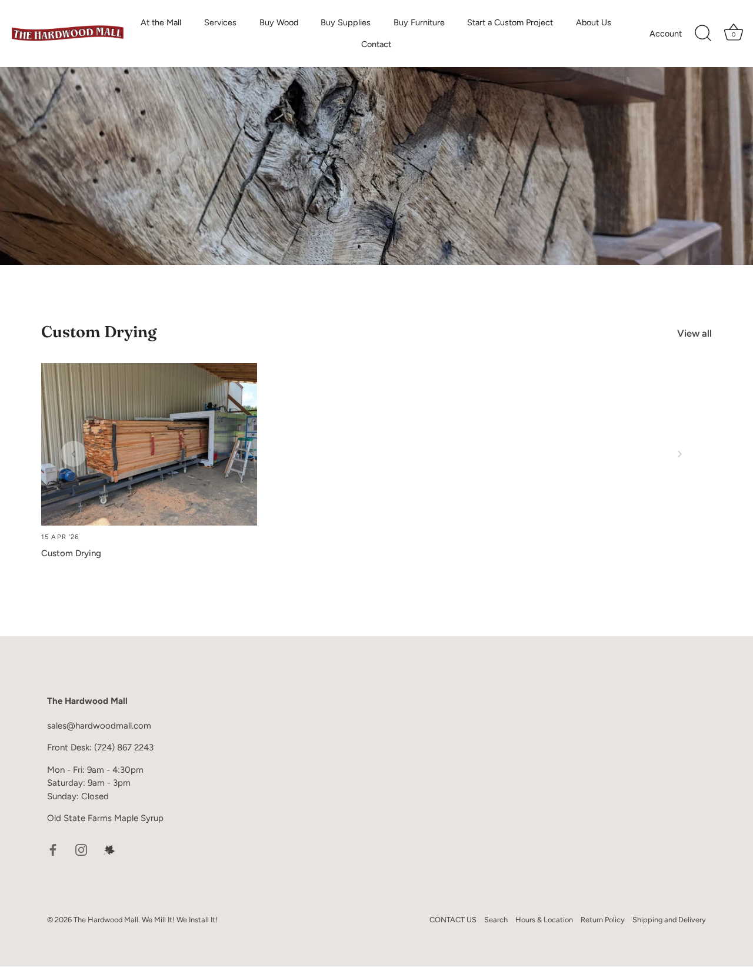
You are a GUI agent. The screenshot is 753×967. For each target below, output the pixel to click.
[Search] (703, 33)
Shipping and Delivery (669, 920)
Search (496, 920)
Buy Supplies (346, 22)
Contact (376, 44)
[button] (73, 454)
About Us (593, 22)
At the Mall (161, 22)
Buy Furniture (419, 22)
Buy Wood (278, 22)
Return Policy (603, 920)
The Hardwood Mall (106, 920)
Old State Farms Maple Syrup (105, 818)
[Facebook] (53, 849)
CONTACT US (453, 920)
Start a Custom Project (510, 22)
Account (665, 33)
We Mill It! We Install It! (180, 920)
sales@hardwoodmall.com (99, 725)
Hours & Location (544, 920)
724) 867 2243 (125, 748)
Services (220, 22)
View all (694, 333)
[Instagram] (81, 849)
